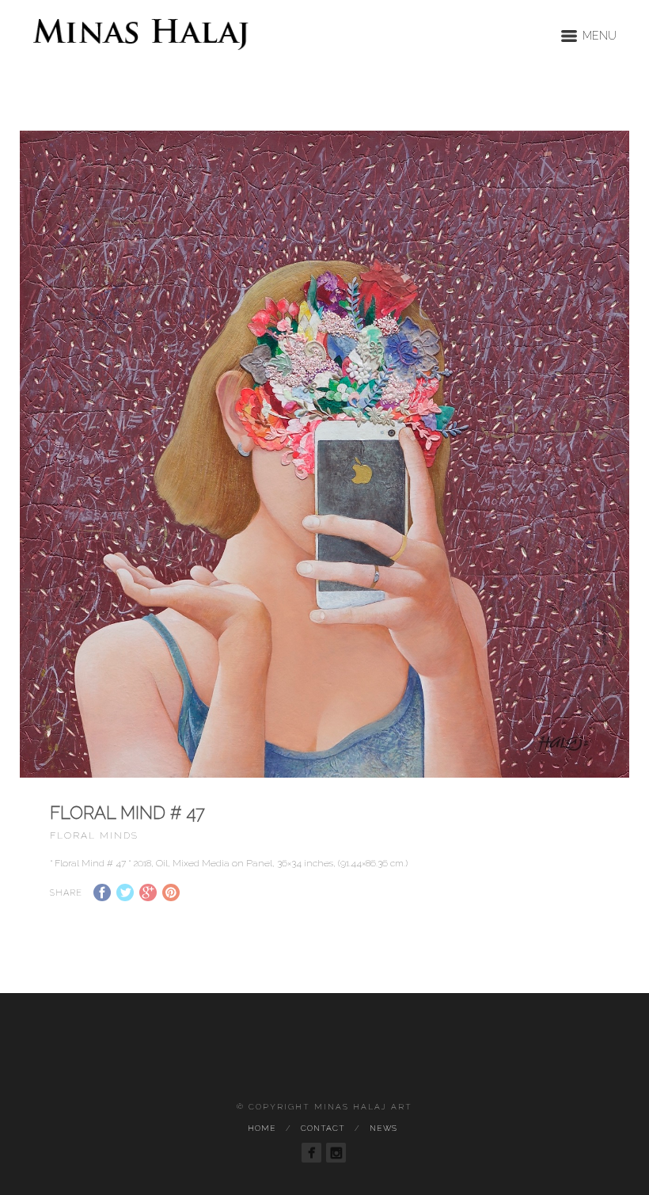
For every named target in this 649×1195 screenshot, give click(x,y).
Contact (323, 1128)
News (383, 1128)
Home (262, 1128)
